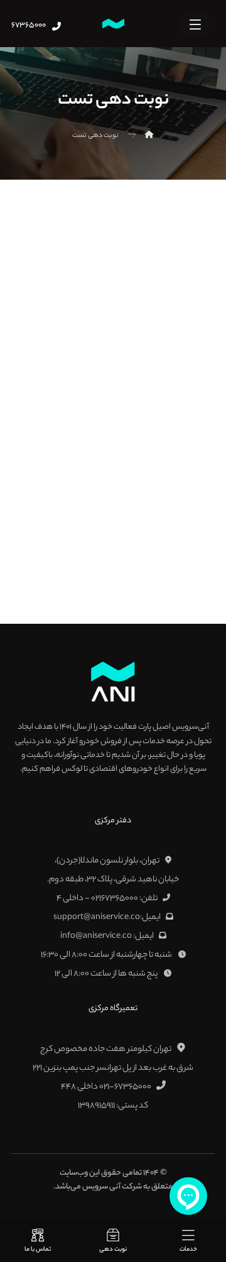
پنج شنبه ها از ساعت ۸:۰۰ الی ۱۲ (107, 974)
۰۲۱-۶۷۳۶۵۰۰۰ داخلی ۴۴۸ (106, 1087)
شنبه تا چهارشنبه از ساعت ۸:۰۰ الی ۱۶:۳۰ (107, 955)
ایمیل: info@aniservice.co (107, 936)
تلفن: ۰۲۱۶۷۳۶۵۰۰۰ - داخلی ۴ (107, 898)
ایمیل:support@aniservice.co (107, 917)
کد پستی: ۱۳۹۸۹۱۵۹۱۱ (113, 1106)
